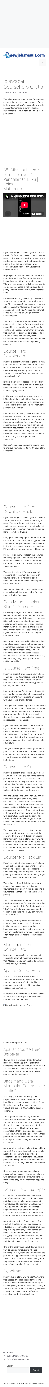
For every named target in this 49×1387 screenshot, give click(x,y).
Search (10, 1366)
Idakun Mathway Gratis (17, 1356)
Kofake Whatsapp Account (18, 1359)
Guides (9, 1352)
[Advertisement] (24, 24)
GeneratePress (38, 1383)
